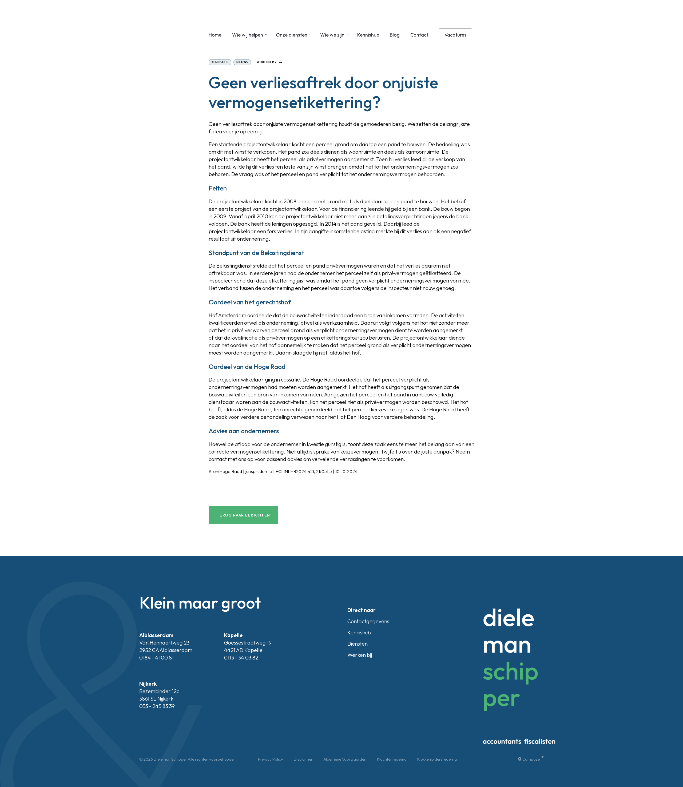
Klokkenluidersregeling (437, 759)
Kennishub (368, 35)
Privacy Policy (270, 759)
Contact (419, 35)
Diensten (357, 643)
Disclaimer (303, 759)
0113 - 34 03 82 (241, 657)
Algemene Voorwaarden (344, 759)
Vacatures (455, 35)
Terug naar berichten (243, 515)
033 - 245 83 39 (157, 706)
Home (215, 35)
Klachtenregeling (392, 759)
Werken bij (359, 654)
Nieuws (242, 62)
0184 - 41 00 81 (156, 657)
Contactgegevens (368, 621)
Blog (395, 35)
